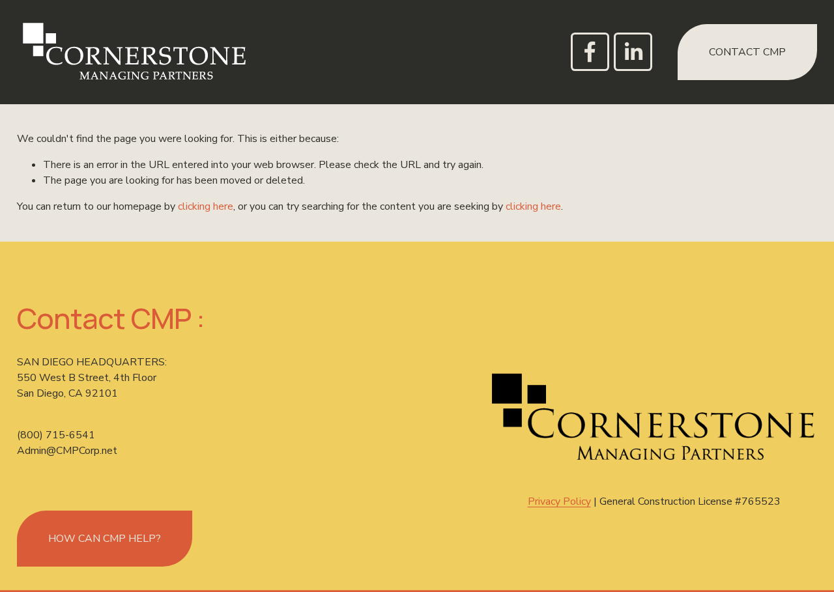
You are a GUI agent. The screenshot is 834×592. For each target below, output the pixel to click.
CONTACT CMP (747, 52)
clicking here (205, 206)
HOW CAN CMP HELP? (104, 538)
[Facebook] (590, 52)
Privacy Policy (559, 501)
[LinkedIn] (633, 52)
